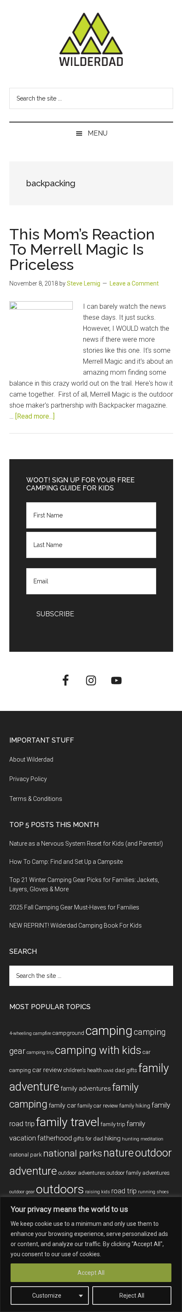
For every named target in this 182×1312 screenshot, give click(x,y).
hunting (130, 1139)
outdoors (60, 1189)
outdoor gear (22, 1192)
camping (108, 1030)
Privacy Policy (28, 779)
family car (62, 1105)
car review (47, 1070)
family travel (67, 1122)
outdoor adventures (81, 1173)
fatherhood (54, 1138)
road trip (124, 1191)
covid (108, 1070)
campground (68, 1033)
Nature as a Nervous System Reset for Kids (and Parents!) (86, 843)
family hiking (134, 1105)
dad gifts (126, 1070)
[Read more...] (35, 416)
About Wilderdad (31, 759)
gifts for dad (88, 1138)
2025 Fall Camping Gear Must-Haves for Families (74, 907)
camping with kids (98, 1050)
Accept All (91, 1272)
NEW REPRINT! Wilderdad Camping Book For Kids (75, 925)
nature (118, 1152)
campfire (42, 1033)
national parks (72, 1153)
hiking (113, 1138)
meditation (152, 1139)
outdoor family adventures (138, 1173)
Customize (46, 1295)
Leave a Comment (134, 283)
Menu (98, 133)
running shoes (153, 1192)
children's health (82, 1070)
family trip (113, 1124)
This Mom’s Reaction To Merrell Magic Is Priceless (82, 249)
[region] (91, 1254)
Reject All (131, 1295)
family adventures (86, 1088)
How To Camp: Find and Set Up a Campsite (66, 861)
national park (25, 1154)
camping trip (40, 1052)
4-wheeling (20, 1033)
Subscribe (55, 614)
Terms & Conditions (35, 798)
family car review (97, 1105)
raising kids (97, 1192)
